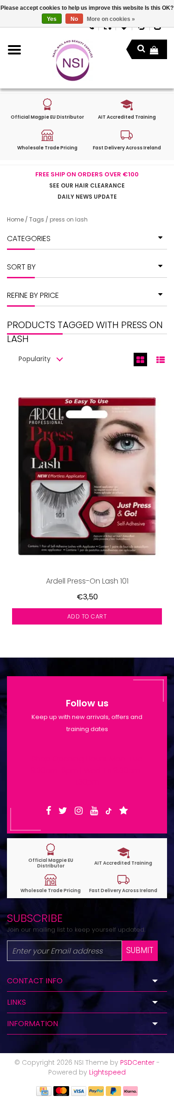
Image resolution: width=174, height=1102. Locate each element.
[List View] (160, 359)
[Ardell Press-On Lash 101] (87, 476)
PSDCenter (137, 1062)
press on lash (69, 219)
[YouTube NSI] (94, 811)
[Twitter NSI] (63, 811)
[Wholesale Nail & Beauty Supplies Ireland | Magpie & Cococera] (72, 60)
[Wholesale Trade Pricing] (50, 884)
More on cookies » (111, 19)
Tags (36, 219)
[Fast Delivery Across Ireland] (123, 884)
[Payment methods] (44, 1090)
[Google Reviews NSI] (123, 811)
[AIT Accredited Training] (123, 856)
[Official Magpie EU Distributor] (50, 856)
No (74, 19)
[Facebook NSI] (48, 811)
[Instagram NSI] (78, 811)
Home (15, 219)
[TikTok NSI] (109, 811)
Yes (52, 19)
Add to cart (87, 616)
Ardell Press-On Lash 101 (87, 581)
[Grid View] (140, 359)
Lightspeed (107, 1072)
